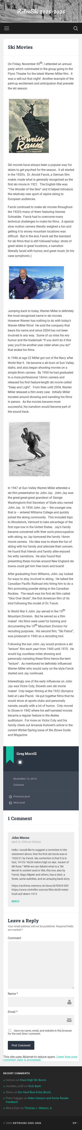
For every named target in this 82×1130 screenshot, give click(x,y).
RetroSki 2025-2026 (41, 11)
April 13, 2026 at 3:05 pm (26, 841)
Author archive (20, 762)
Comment (14, 938)
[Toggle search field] (75, 28)
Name (13, 993)
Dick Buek (34, 1086)
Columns (18, 784)
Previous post (21, 796)
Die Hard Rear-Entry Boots (34, 1092)
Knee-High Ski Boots (33, 1080)
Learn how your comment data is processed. (40, 1058)
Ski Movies (20, 47)
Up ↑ (76, 1122)
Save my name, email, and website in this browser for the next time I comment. (40, 1032)
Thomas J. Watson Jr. (38, 1108)
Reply (15, 901)
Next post (19, 802)
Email (13, 1011)
